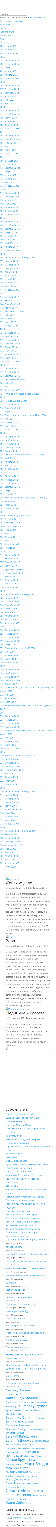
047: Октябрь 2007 (9, 676)
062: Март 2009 (8, 619)
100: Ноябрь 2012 (9, 479)
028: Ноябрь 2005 (9, 759)
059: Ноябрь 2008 (9, 633)
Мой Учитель (12, 1375)
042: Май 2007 (7, 694)
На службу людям (14, 1135)
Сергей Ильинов (18, 1495)
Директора (5, 35)
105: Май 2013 (7, 458)
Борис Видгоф (34, 1410)
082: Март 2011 (8, 540)
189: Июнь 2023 (8, 121)
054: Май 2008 (7, 651)
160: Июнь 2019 (8, 239)
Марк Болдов (36, 1464)
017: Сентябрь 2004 (10, 802)
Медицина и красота (25, 1013)
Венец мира (12, 1182)
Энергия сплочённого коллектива (23, 1228)
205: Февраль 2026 (9, 53)
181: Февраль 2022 (9, 153)
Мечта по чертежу (15, 1318)
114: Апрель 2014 (9, 422)
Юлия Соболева (18, 1502)
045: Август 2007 (8, 683)
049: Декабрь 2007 (9, 669)
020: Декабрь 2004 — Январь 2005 (17, 791)
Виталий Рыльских (19, 1425)
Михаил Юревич (36, 1472)
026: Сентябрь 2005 (10, 766)
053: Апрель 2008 (9, 655)
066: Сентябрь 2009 (10, 605)
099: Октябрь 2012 (9, 483)
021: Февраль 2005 (9, 784)
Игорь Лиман (28, 1444)
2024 (2, 81)
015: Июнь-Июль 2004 (11, 809)
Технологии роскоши (16, 1347)
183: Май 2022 (7, 146)
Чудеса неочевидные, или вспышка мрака (27, 1253)
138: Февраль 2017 (9, 325)
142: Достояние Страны (12, 311)
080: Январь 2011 (9, 547)
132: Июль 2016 (8, 350)
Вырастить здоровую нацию (20, 1200)
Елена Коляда (42, 1440)
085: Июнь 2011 (8, 529)
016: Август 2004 (8, 805)
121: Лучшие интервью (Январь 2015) (19, 393)
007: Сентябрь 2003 (10, 841)
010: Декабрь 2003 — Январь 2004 (17, 830)
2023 (2, 107)
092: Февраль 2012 (9, 508)
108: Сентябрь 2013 (10, 447)
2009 (2, 590)
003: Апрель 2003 (9, 855)
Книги (3, 28)
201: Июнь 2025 (8, 71)
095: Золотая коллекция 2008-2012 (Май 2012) (23, 497)
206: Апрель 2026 (9, 49)
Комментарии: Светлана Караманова (25, 1196)
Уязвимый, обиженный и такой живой (25, 1268)
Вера (10, 940)
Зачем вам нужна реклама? (20, 1114)
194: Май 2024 (7, 99)
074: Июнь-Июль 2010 (11, 572)
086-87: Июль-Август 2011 (13, 526)
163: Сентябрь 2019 (10, 228)
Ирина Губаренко (30, 1451)
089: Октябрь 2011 (9, 519)
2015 (2, 365)
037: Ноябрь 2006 (9, 719)
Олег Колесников (13, 1476)
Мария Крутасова (20, 1459)
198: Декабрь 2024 (9, 85)
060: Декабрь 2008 (9, 630)
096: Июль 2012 (8, 494)
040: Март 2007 (8, 701)
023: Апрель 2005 (9, 777)
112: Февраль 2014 (9, 429)
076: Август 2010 (8, 565)
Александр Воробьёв (15, 1394)
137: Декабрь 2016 (9, 332)
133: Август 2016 (8, 347)
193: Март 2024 (8, 103)
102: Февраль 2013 (9, 468)
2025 (2, 56)
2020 (2, 189)
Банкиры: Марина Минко (19, 1125)
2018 (2, 254)
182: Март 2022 (8, 149)
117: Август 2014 (8, 411)
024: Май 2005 (7, 773)
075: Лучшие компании (12, 569)
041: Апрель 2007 (9, 698)
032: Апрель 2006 (9, 741)
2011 (2, 512)
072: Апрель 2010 (9, 580)
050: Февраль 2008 (9, 662)
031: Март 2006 (8, 744)
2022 (2, 132)
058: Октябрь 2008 (9, 637)
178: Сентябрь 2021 (10, 167)
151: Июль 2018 (8, 275)
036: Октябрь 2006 (9, 723)
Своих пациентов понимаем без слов (25, 1275)
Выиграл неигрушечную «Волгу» (22, 1383)
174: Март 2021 (8, 182)
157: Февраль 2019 (9, 250)
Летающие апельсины (17, 1236)
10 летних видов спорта (18, 1142)
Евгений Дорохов (19, 1440)
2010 (2, 551)
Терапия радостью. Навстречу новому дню (28, 1239)
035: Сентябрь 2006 (10, 727)
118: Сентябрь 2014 (10, 408)
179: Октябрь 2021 (9, 164)
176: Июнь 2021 (8, 175)
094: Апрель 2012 (9, 501)
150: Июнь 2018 (8, 279)
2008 (2, 626)
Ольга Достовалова (18, 1479)
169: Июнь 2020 (8, 203)
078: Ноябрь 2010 (9, 558)
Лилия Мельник (37, 1456)
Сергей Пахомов (39, 1495)
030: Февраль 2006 (9, 748)
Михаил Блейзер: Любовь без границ (25, 1175)
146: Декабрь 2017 (9, 296)
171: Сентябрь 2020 (10, 196)
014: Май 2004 (7, 813)
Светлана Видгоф (15, 1486)
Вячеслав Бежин (35, 1429)
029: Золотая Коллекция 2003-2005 (18, 755)
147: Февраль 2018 (9, 289)
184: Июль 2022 (8, 142)
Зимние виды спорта (16, 1160)
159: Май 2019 (7, 243)
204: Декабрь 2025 (9, 60)
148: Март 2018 (8, 286)
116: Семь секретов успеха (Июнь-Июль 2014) (23, 415)
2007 (2, 666)
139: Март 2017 (8, 322)
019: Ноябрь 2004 (9, 795)
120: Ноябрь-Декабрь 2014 (13, 400)
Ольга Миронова (15, 1483)
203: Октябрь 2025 (9, 63)
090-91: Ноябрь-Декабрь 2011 (15, 515)
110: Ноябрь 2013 (9, 440)
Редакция (13, 1018)
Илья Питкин (28, 1448)
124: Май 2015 (7, 382)
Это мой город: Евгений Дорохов (22, 1214)
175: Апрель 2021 (9, 178)
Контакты (5, 24)
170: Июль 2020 (8, 200)
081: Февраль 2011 (9, 544)
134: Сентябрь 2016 (10, 343)
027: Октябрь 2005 (9, 762)
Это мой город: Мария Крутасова (23, 1221)
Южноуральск (7, 31)
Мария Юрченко (14, 1464)
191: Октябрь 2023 (9, 114)
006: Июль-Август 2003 (11, 845)
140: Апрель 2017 (9, 318)
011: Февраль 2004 (9, 823)
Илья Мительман (13, 1448)
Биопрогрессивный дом (18, 1311)
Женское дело (19, 882)
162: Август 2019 (8, 232)
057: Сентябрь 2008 (10, 641)
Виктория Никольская (19, 1421)
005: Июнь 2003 (8, 848)
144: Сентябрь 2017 (10, 304)
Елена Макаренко (13, 1444)
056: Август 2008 (8, 644)
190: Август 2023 (8, 117)
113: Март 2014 (8, 426)
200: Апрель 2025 (9, 74)
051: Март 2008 (8, 658)
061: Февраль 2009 (9, 623)
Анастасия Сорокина (39, 1402)
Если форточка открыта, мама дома (24, 1218)
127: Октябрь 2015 (9, 372)
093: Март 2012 (8, 504)
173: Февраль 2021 (9, 185)
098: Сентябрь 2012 (10, 486)
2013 (2, 433)
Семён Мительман (25, 1490)
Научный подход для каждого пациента (26, 1261)
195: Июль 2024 (8, 96)
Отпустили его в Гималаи (19, 1167)
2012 (2, 472)
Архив (3, 38)
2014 (2, 397)
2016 (2, 329)
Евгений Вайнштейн (21, 1436)
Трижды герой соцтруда (18, 1211)
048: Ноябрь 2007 (9, 673)
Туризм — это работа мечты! (20, 1297)
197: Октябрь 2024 (9, 89)
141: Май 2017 (7, 314)
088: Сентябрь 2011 (10, 522)
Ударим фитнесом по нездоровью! (23, 1178)
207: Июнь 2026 (8, 46)
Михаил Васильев (17, 1471)
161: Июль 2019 (8, 236)
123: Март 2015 (8, 386)
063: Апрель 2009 (9, 615)
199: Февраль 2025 (9, 78)
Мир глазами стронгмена (19, 1171)
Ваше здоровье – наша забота (21, 1325)
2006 (2, 712)
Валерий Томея (14, 1413)
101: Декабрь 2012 (9, 476)
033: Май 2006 (7, 737)
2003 (2, 827)
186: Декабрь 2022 (9, 135)
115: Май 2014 (7, 418)
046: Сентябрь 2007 (10, 680)
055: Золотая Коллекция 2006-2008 (18, 648)
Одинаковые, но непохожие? (20, 1304)
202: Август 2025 (8, 67)
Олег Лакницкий (29, 1476)
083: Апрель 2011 (9, 537)
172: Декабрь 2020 (9, 193)
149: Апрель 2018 (9, 282)
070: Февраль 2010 (9, 587)
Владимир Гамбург (16, 1429)
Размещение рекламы (11, 21)
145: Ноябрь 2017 (9, 300)
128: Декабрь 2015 (9, 368)
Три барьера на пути (16, 1340)
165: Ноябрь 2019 (9, 221)
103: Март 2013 (8, 465)
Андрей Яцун (11, 1406)
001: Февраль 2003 (9, 863)
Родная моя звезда (15, 1289)
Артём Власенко (14, 1410)
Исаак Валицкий (14, 1153)
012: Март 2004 (8, 820)
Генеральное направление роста (23, 1232)
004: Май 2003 (7, 852)
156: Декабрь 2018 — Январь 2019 (17, 257)
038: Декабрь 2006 (9, 716)
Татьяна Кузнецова (16, 1498)
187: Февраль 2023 (9, 128)
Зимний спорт (13, 1157)
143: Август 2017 (8, 307)
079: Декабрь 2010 (9, 555)
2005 (2, 752)
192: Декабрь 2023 (9, 110)
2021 (2, 157)
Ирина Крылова (17, 1455)
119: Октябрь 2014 (9, 404)
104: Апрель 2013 (9, 461)
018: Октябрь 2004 (9, 798)
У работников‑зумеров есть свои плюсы (26, 1332)
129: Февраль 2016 (9, 361)
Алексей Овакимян (17, 1402)
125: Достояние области (12, 379)
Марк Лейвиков (17, 1468)
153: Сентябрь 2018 (10, 268)
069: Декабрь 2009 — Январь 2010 (17, 594)
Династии (11, 1282)
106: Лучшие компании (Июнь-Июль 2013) (22, 454)
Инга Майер (40, 1448)
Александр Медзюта (23, 1398)
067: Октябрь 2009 (9, 601)
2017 (2, 293)
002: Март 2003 (8, 859)
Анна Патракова (17, 946)
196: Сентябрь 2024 (10, 92)
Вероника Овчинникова (25, 1417)
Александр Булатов (18, 1390)
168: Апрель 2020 (9, 207)
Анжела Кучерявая (33, 1406)
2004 (2, 787)
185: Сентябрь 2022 (10, 139)
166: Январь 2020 (9, 214)
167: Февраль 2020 (9, 210)
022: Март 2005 (8, 780)
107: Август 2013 (8, 451)
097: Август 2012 (8, 490)
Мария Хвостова (17, 888)
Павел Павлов (32, 1483)
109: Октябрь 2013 (9, 443)
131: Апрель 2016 (9, 354)
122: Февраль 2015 (9, 390)
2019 (2, 218)
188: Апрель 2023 (9, 124)
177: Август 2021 (8, 171)
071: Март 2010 (8, 583)
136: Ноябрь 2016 (9, 336)
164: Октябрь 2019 (9, 225)
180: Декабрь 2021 (9, 160)
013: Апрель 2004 (9, 816)
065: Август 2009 (8, 608)
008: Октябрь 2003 (9, 838)
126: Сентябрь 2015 (10, 375)
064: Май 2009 (7, 612)
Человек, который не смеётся (21, 1225)
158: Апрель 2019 (9, 246)
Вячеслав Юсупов (15, 1432)
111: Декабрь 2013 (9, 436)
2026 (2, 42)
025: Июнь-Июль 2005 (11, 769)
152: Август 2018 (8, 271)
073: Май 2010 (7, 576)
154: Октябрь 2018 (9, 264)
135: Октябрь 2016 (9, 340)
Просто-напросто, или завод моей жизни (27, 1164)
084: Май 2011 (7, 533)
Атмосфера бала (14, 1246)
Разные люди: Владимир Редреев (23, 1139)
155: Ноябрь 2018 (9, 261)
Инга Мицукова (12, 1452)
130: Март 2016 (8, 357)
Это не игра (12, 1185)
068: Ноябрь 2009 (9, 597)
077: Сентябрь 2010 (10, 562)
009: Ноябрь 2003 (9, 834)
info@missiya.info (22, 1517)
